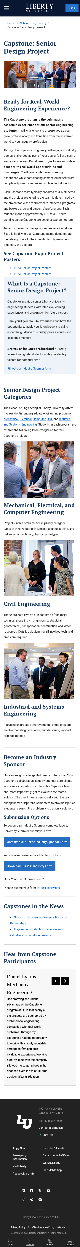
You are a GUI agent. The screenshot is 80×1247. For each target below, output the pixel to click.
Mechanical (11, 419)
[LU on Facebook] (33, 1191)
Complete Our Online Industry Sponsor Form (37, 842)
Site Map (61, 1227)
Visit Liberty (19, 1166)
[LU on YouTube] (50, 1191)
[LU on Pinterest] (33, 1200)
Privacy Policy (18, 1227)
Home (11, 23)
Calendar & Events (53, 1148)
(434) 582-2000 (53, 1120)
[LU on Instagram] (25, 1200)
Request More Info (24, 1173)
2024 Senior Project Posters (32, 268)
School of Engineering (33, 23)
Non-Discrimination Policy (41, 1227)
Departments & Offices (56, 1155)
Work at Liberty (51, 1162)
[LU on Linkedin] (25, 1191)
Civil (49, 419)
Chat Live (48, 1134)
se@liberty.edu (50, 888)
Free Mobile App (52, 1170)
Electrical (26, 419)
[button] (56, 981)
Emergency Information (20, 1157)
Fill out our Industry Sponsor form (29, 368)
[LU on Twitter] (42, 1191)
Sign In (72, 8)
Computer (39, 419)
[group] (40, 1027)
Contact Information (51, 1127)
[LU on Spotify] (42, 1200)
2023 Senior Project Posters (32, 274)
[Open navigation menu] (6, 8)
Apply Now (19, 1148)
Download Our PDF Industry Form (29, 866)
